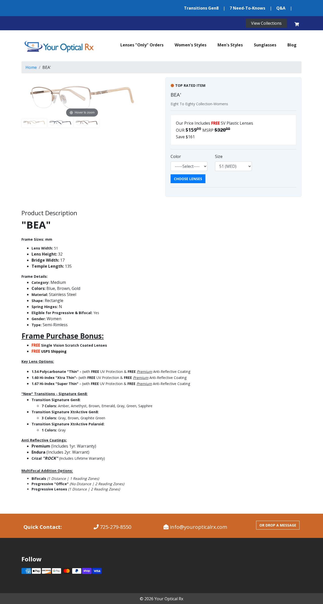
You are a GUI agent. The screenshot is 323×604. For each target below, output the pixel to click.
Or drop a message (277, 525)
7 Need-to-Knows (247, 8)
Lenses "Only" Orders (142, 45)
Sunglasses (265, 45)
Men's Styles (230, 45)
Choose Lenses (188, 178)
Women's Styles (190, 45)
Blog (292, 45)
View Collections (266, 23)
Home (31, 67)
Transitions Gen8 (201, 8)
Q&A (280, 8)
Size (219, 156)
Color (176, 156)
